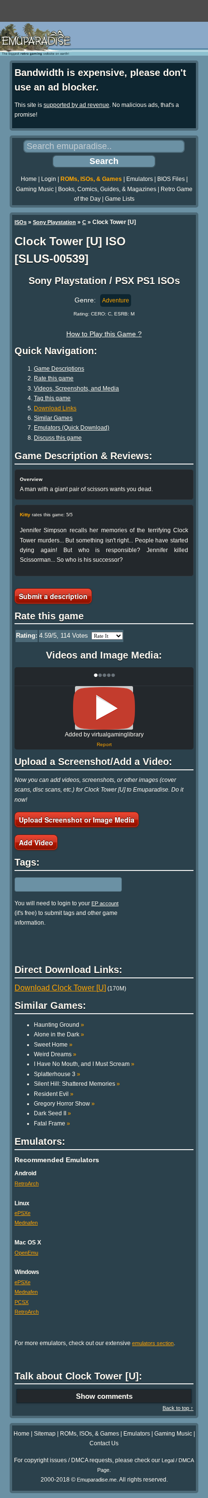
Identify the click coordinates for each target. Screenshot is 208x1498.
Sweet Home (53, 1044)
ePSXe (22, 1213)
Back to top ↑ (178, 1408)
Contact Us (104, 1443)
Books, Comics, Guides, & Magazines (107, 189)
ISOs (21, 222)
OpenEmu (26, 1253)
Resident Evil (54, 1094)
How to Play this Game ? (104, 334)
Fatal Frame (52, 1123)
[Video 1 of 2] (104, 708)
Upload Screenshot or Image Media (76, 819)
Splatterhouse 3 (57, 1074)
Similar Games (53, 418)
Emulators (139, 179)
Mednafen (26, 1223)
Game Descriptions (59, 368)
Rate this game (54, 378)
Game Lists (119, 198)
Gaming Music (35, 189)
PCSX (22, 1302)
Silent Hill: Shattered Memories (77, 1083)
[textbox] (56, 884)
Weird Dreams (55, 1054)
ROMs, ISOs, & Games (91, 179)
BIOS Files (171, 179)
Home (29, 179)
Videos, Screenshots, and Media (76, 388)
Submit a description (53, 596)
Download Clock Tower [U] (60, 988)
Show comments (104, 1396)
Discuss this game (58, 437)
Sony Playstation (54, 222)
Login (48, 179)
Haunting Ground (59, 1024)
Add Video (36, 842)
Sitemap (45, 1433)
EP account (105, 903)
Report (104, 744)
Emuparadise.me (97, 1480)
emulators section (153, 1343)
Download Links (55, 408)
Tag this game (52, 398)
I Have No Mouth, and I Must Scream (84, 1064)
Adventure (115, 300)
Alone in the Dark (59, 1034)
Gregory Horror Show (64, 1103)
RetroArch (27, 1183)
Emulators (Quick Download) (71, 427)
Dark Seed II (52, 1113)
